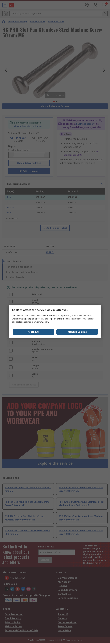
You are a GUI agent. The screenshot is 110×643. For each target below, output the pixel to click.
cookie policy (22, 321)
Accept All (33, 331)
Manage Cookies (77, 331)
